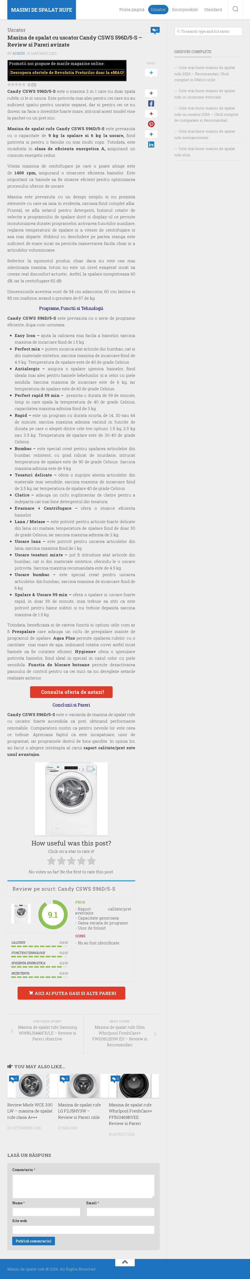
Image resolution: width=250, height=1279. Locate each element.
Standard (213, 9)
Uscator (158, 9)
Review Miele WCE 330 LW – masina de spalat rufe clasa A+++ (29, 1111)
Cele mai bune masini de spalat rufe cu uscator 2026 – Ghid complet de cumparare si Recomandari (206, 114)
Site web (19, 1220)
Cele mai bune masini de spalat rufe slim (204, 151)
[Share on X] (151, 78)
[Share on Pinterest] (151, 119)
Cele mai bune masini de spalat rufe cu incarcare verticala (204, 93)
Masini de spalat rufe (41, 10)
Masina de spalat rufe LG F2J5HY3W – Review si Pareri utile (79, 1111)
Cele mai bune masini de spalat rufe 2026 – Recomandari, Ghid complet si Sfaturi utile (204, 73)
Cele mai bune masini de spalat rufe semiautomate (204, 134)
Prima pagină (132, 9)
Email (92, 1203)
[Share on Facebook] (151, 98)
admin (18, 53)
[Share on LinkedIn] (151, 139)
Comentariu (23, 1169)
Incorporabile (185, 9)
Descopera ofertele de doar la (67, 72)
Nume (18, 1203)
